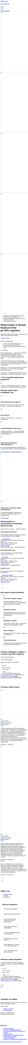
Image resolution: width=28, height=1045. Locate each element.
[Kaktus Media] (8, 894)
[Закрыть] (2, 985)
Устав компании (8, 1033)
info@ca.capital (8, 1010)
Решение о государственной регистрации (15, 1039)
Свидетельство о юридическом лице (14, 1035)
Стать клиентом (5, 3)
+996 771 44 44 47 (9, 1009)
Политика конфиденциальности (12, 1029)
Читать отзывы (5, 724)
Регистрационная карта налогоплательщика (10, 1037)
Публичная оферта (9, 1028)
